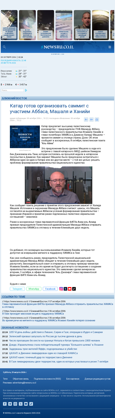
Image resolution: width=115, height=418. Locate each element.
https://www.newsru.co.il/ (16, 301)
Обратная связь (21, 379)
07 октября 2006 (57, 301)
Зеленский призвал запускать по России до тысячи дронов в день (45, 336)
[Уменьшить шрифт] (86, 119)
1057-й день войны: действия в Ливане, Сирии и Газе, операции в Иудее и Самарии (56, 332)
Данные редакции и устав (98, 379)
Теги (5, 379)
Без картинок (72, 379)
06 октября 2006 (57, 311)
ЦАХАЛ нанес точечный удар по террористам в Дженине (40, 357)
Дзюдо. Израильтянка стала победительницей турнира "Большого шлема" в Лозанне (56, 345)
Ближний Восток (14, 98)
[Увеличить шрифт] (91, 119)
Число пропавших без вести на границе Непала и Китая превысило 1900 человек (54, 340)
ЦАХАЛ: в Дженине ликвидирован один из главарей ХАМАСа (43, 353)
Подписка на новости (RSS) (47, 379)
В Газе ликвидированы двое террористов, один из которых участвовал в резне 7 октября (58, 361)
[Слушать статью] (100, 119)
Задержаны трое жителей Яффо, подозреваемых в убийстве (43, 349)
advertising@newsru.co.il (24, 383)
